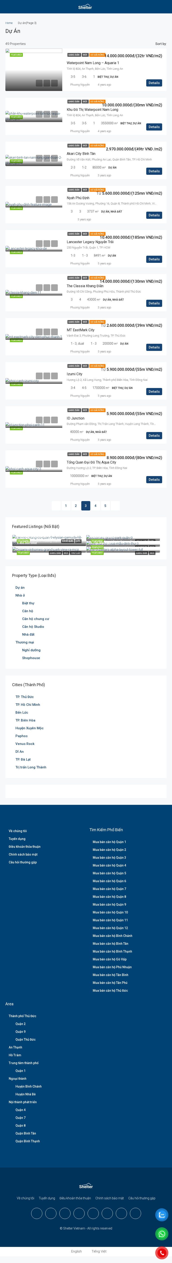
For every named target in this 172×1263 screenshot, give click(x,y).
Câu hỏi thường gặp (23, 862)
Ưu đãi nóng (97, 55)
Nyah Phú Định (78, 198)
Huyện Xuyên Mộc (29, 728)
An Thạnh (15, 1047)
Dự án (20, 588)
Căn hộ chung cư (35, 619)
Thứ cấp (75, 553)
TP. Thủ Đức (24, 697)
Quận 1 (20, 1071)
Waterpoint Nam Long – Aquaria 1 (93, 63)
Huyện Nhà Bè (25, 1094)
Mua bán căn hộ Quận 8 (109, 896)
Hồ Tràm (15, 1055)
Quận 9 (20, 1031)
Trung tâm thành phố (24, 1063)
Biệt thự (28, 603)
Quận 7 (20, 1118)
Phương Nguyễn (80, 84)
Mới (85, 55)
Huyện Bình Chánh (28, 1086)
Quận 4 (20, 1110)
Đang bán (74, 55)
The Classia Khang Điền (85, 286)
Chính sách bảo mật (23, 854)
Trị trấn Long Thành (30, 767)
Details (154, 83)
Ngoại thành (17, 1078)
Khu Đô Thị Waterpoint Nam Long (92, 110)
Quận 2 (20, 1024)
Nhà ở (20, 595)
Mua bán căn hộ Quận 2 (109, 850)
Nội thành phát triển (23, 1102)
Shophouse (31, 658)
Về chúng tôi (18, 831)
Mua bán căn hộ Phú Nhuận (112, 967)
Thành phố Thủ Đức (22, 1016)
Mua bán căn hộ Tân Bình (110, 975)
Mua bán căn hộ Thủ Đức (110, 990)
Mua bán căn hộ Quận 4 (109, 865)
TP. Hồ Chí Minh (27, 705)
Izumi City (74, 374)
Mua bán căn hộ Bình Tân (110, 943)
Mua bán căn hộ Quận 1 (109, 842)
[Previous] (56, 505)
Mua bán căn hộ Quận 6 (109, 881)
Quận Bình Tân (25, 1133)
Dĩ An (19, 752)
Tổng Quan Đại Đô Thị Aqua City (91, 462)
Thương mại (24, 642)
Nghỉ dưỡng (31, 650)
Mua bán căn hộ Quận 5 (109, 873)
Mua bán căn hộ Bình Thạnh (112, 951)
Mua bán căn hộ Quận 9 (109, 904)
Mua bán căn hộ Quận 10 (110, 912)
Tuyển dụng (17, 839)
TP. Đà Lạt (23, 759)
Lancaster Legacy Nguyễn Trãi (90, 242)
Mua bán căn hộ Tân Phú (110, 983)
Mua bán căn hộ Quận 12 (110, 928)
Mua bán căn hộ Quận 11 (110, 920)
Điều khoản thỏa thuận (25, 846)
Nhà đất (28, 635)
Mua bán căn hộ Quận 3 (109, 857)
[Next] (115, 505)
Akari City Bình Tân (81, 154)
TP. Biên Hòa (25, 720)
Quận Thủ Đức (25, 1039)
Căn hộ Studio (33, 627)
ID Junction (75, 418)
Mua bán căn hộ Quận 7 (109, 889)
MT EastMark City (81, 330)
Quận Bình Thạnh (27, 1141)
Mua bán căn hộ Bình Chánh (112, 936)
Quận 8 (20, 1125)
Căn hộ (27, 611)
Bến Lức (21, 713)
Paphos (21, 736)
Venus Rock (24, 744)
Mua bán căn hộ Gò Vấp (110, 959)
